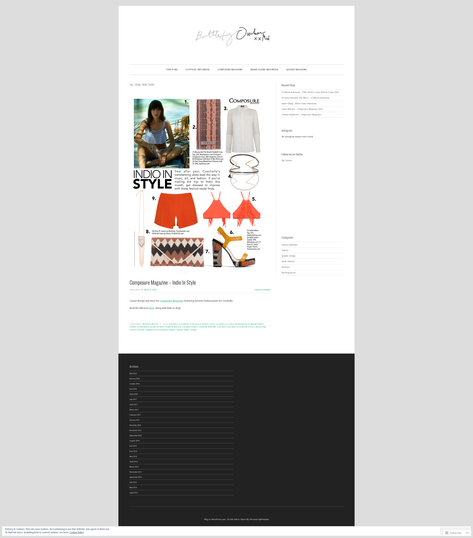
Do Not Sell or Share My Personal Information (248, 519)
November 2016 (136, 430)
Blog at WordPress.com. (215, 519)
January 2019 (135, 378)
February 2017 (135, 415)
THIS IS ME (172, 69)
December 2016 (135, 425)
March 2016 (134, 467)
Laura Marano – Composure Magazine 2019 (302, 109)
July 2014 (133, 482)
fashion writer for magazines (181, 327)
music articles (288, 261)
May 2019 (133, 373)
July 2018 (133, 389)
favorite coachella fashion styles (236, 327)
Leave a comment (262, 289)
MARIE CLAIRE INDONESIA (264, 69)
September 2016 (136, 435)
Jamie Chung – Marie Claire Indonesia (299, 103)
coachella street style (203, 324)
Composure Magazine (171, 300)
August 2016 (134, 440)
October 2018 (134, 384)
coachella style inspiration (232, 324)
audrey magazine (290, 244)
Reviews (286, 267)
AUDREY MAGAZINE (296, 69)
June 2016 (133, 451)
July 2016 (133, 446)
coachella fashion (179, 324)
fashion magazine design (150, 327)
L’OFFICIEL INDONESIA (198, 69)
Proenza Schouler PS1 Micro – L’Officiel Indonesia (305, 97)
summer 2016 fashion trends (160, 330)
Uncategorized (150, 324)
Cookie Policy (77, 532)
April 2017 (134, 404)
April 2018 (134, 394)
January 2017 (135, 420)
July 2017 (133, 399)
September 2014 (136, 477)
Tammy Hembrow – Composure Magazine (301, 114)
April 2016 (134, 461)
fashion (285, 250)
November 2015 (136, 472)
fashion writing (207, 327)
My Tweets (287, 160)
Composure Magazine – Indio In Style (163, 282)
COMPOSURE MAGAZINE (230, 69)
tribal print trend (186, 330)
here (151, 307)
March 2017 (134, 409)
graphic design (288, 255)
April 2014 (134, 492)
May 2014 (133, 487)
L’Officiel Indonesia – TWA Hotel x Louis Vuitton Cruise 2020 (310, 92)
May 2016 (133, 456)
